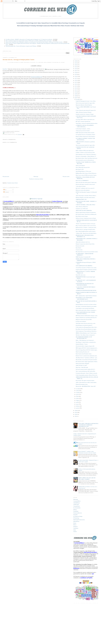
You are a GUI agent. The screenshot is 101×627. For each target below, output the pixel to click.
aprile (77, 402)
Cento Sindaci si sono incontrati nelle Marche (85, 308)
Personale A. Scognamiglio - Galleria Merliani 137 (86, 156)
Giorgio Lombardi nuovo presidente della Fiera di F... (86, 317)
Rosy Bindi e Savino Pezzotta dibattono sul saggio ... (86, 329)
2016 (76, 80)
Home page (36, 176)
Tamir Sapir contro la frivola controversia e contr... (86, 323)
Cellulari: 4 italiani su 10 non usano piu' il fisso (85, 152)
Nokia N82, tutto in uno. (81, 275)
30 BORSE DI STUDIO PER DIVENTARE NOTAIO (86, 290)
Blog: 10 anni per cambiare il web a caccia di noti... (86, 225)
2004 (76, 414)
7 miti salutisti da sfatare (81, 186)
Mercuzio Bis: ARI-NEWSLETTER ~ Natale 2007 (86, 386)
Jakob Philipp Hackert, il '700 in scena (83, 171)
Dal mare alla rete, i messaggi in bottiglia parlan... (86, 229)
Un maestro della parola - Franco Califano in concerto (86, 373)
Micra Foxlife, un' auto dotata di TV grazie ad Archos (86, 359)
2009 (76, 94)
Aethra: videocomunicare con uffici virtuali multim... (86, 382)
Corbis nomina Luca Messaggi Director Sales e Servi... (86, 327)
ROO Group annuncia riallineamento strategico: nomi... (87, 315)
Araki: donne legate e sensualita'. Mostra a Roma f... (86, 195)
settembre (78, 392)
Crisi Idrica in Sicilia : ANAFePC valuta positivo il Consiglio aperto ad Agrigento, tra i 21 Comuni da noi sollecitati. (29, 39)
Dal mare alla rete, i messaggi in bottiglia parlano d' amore (18, 59)
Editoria (75, 509)
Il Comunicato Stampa (77, 516)
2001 (76, 416)
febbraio (78, 406)
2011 (76, 90)
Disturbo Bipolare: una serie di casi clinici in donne (86, 304)
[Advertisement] (50, 31)
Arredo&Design (76, 502)
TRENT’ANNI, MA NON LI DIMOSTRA (84, 210)
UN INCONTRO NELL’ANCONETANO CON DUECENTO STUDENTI (84, 284)
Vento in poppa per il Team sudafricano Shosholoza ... (86, 331)
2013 (76, 86)
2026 (76, 61)
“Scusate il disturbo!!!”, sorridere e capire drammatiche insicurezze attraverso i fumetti (86, 452)
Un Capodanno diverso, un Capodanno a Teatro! (85, 134)
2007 (76, 97)
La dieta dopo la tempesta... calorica (83, 128)
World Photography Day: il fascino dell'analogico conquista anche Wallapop (21, 46)
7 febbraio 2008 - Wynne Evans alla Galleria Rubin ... (86, 233)
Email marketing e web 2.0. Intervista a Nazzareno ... (86, 154)
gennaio (78, 408)
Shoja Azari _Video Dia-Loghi (82, 367)
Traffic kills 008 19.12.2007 (81, 365)
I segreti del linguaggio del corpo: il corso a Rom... (86, 101)
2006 (76, 410)
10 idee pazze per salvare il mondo (83, 130)
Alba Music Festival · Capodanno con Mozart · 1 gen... (87, 357)
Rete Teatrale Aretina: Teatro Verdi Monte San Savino (86, 158)
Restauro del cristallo (80, 246)
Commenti (6, 192)
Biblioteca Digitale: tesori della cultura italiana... (85, 197)
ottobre (77, 390)
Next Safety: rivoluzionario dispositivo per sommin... (86, 306)
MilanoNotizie (76, 521)
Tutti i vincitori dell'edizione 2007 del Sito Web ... (86, 371)
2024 (76, 64)
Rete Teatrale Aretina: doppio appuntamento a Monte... (87, 361)
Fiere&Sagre (75, 511)
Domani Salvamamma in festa (82, 384)
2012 (76, 88)
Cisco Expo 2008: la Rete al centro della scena (85, 119)
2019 (76, 74)
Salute (74, 530)
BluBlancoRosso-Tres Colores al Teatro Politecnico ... (86, 173)
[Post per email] (23, 134)
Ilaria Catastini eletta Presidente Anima (83, 353)
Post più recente (6, 176)
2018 (76, 76)
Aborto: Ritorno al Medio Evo (82, 206)
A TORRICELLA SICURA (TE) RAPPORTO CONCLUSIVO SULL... (85, 126)
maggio (77, 400)
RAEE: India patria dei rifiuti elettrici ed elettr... (85, 132)
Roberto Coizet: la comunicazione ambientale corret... (86, 355)
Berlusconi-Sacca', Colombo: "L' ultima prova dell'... (86, 227)
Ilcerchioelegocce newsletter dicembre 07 (84, 325)
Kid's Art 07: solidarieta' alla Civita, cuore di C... (85, 188)
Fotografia (75, 514)
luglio (77, 396)
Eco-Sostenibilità (76, 507)
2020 (76, 72)
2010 (76, 92)
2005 (76, 412)
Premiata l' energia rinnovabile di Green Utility (85, 244)
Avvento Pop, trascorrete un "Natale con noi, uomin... (86, 267)
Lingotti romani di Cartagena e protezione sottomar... (86, 269)
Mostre (74, 523)
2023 (76, 66)
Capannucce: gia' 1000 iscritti (82, 208)
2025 (76, 63)
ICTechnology (76, 518)
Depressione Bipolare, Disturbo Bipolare (84, 105)
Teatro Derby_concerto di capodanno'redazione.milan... (87, 123)
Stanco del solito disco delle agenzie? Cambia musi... (86, 182)
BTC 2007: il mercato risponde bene (83, 121)
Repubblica (5, 69)
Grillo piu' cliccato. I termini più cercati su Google (86, 218)
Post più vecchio (66, 176)
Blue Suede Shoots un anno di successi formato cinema (87, 251)
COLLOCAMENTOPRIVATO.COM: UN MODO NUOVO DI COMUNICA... (85, 312)
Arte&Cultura (76, 504)
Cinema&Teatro (76, 506)
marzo (77, 404)
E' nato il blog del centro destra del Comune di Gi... (86, 110)
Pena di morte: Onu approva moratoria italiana (85, 380)
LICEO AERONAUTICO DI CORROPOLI (84, 265)
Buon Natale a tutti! (80, 169)
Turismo (75, 531)
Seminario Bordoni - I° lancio (82, 344)
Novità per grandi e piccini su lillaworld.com (85, 160)
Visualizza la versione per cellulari (36, 179)
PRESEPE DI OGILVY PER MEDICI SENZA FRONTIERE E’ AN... (85, 236)
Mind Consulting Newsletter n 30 (82, 352)
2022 (76, 68)
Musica (74, 524)
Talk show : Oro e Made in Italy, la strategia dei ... (85, 335)
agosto (77, 394)
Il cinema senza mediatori (81, 321)
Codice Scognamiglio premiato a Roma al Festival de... (87, 375)
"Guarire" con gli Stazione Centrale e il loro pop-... (86, 223)
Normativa (75, 526)
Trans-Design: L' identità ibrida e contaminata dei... (86, 342)
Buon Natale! (78, 247)
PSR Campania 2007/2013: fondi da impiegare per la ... (87, 348)
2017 (76, 78)
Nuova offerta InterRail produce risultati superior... (86, 231)
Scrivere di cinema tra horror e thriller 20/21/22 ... (86, 369)
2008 (76, 95)
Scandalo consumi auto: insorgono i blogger (85, 114)
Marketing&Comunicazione (79, 519)
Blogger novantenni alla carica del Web (84, 319)
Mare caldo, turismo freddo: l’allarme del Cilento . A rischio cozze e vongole (87, 460)
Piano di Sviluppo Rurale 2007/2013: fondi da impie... (87, 350)
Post (5, 189)
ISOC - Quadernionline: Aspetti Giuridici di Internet (86, 295)
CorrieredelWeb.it (77, 501)
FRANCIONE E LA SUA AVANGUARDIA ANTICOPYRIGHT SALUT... (84, 298)
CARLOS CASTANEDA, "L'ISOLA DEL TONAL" (85, 204)
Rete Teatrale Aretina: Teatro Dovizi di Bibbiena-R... (86, 214)
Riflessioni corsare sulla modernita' (83, 190)
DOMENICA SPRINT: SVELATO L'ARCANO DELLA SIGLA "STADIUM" (86, 478)
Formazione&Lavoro (77, 513)
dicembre (78, 99)
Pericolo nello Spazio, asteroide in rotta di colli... (85, 184)
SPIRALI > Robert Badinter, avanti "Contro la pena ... (86, 333)
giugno (77, 398)
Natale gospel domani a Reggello (82, 363)
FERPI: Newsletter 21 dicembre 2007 (83, 257)
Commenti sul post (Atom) (12, 183)
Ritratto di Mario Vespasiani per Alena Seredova (85, 136)
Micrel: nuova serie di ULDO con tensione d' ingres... (86, 175)
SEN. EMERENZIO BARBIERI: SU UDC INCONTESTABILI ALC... (84, 337)
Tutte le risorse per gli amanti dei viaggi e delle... (85, 103)
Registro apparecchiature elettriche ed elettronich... (86, 212)
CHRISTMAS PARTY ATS (81, 199)
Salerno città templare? (80, 165)
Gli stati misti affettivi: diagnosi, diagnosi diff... (85, 346)
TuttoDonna (75, 528)
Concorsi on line (79, 249)
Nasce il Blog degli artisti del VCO (83, 167)
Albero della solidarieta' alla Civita (83, 242)
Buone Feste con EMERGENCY (82, 180)
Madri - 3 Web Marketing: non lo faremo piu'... (85, 340)
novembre (78, 388)
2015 (76, 82)
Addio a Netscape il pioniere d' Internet (83, 112)
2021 (76, 70)
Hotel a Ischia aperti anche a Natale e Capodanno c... (86, 310)
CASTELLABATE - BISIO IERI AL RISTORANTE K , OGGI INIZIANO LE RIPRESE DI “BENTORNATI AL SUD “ (87, 425)
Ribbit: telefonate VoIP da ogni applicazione (85, 150)
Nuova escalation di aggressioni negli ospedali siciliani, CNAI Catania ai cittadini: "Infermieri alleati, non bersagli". (29, 40)
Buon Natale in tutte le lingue (82, 216)
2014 (76, 84)
